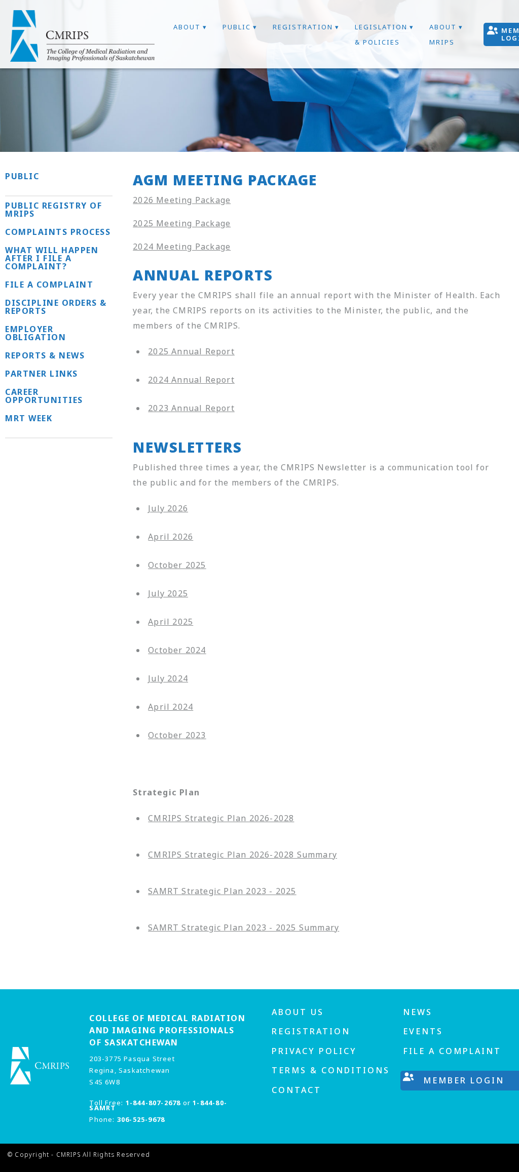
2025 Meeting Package (182, 223)
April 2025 (170, 621)
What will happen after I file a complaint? (51, 258)
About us (298, 1012)
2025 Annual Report (191, 351)
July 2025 (168, 593)
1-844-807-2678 (153, 1102)
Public (237, 26)
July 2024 (168, 678)
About (187, 26)
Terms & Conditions (331, 1070)
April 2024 (170, 706)
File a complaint (49, 284)
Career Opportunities (44, 396)
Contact (296, 1090)
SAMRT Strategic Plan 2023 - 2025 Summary (243, 927)
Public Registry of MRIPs (53, 209)
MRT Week (28, 418)
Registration (303, 26)
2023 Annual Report (191, 408)
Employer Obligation (35, 333)
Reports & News (45, 355)
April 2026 (170, 536)
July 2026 (168, 508)
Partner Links (41, 373)
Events (423, 1031)
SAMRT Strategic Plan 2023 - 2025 (222, 891)
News (417, 1012)
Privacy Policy (314, 1051)
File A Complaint (452, 1051)
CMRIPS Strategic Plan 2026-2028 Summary (242, 854)
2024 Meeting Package (182, 246)
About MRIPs (443, 34)
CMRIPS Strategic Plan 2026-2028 (221, 818)
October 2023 (177, 735)
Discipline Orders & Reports (56, 306)
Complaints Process (57, 231)
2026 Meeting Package (182, 200)
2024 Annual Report (191, 379)
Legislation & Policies (381, 34)
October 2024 (177, 650)
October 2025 (177, 565)
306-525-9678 (141, 1119)
